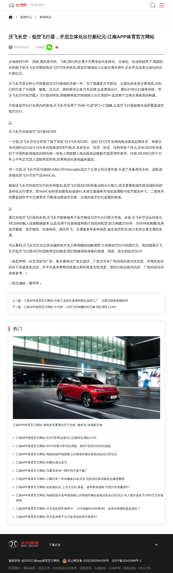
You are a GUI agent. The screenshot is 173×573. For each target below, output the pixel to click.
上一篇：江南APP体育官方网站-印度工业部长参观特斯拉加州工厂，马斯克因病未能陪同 (70, 300)
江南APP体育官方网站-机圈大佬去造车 (41, 462)
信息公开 (44, 568)
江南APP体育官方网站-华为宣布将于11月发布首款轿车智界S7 (56, 516)
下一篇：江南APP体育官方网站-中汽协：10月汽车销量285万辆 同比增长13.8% (64, 307)
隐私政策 (130, 568)
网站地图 (29, 568)
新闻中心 (26, 17)
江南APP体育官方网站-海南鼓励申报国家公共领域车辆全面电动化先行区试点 (66, 454)
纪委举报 (85, 568)
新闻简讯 (45, 17)
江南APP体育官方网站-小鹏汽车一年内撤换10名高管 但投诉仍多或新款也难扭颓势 (70, 479)
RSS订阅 (144, 568)
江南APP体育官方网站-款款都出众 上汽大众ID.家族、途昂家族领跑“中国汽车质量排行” (73, 487)
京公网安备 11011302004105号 (88, 560)
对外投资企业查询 (65, 568)
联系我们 (14, 568)
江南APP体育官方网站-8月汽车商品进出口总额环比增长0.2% (56, 437)
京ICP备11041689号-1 (126, 560)
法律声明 (115, 568)
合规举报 (100, 568)
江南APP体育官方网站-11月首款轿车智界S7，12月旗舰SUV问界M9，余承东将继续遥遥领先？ (78, 508)
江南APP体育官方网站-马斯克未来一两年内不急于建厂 (52, 470)
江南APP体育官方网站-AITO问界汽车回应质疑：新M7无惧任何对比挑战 (63, 446)
